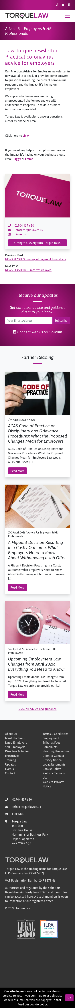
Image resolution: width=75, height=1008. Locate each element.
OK (69, 997)
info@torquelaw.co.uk (28, 230)
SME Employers (15, 747)
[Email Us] (63, 4)
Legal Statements (54, 764)
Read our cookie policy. (32, 1004)
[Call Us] (57, 4)
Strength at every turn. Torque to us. (37, 242)
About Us (11, 733)
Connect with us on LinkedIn (39, 332)
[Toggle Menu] (67, 16)
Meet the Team (15, 738)
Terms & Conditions (55, 733)
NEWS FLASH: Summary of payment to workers (35, 259)
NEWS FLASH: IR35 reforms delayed (28, 270)
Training (10, 760)
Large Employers (16, 742)
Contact (10, 773)
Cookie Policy (52, 768)
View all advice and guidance (38, 709)
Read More (17, 471)
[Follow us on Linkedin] (69, 4)
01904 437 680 (24, 225)
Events (9, 768)
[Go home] (27, 15)
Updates (10, 764)
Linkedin (20, 234)
